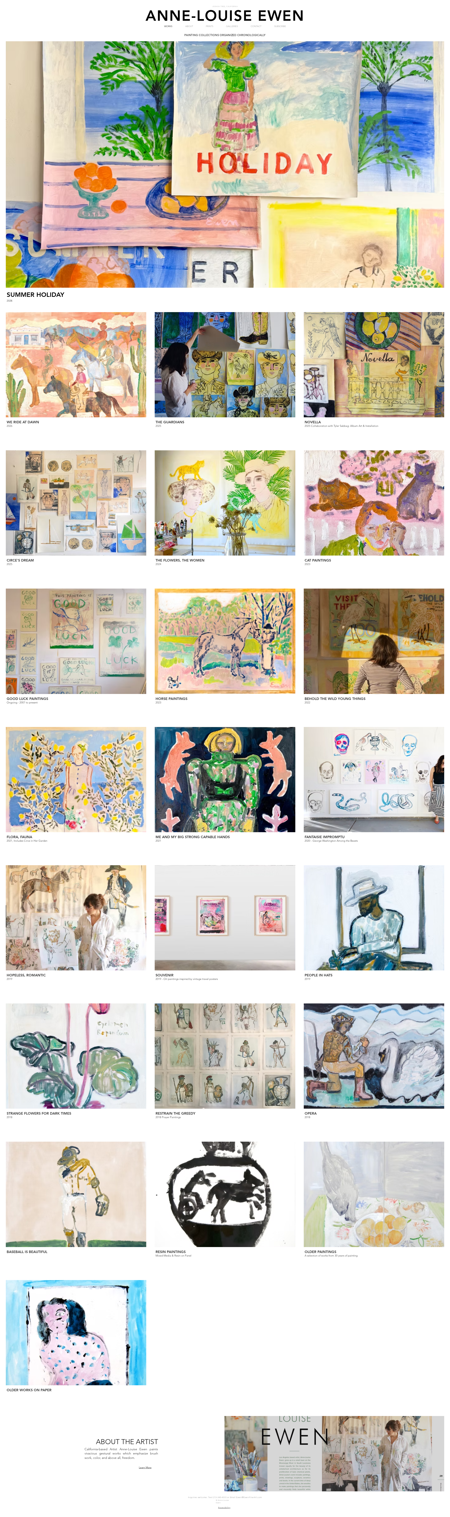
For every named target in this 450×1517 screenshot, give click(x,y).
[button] (189, 26)
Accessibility (224, 1507)
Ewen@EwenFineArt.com (249, 1497)
